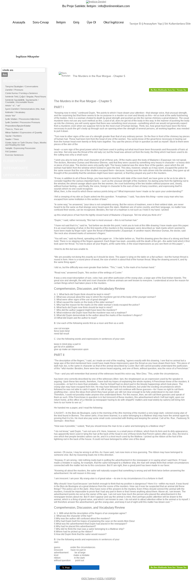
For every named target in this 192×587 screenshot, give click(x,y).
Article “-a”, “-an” (12, 105)
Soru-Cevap (41, 22)
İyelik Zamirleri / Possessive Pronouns (22, 122)
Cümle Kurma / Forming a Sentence (21, 93)
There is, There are (14, 129)
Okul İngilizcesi (114, 22)
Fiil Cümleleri (11, 151)
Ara (5, 74)
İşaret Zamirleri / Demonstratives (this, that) (25, 109)
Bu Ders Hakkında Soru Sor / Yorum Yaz (168, 90)
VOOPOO (111, 578)
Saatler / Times (12, 139)
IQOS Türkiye (88, 578)
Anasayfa (19, 22)
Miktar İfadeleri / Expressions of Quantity (23, 132)
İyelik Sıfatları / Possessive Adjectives (22, 119)
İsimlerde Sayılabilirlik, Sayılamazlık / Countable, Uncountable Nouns (21, 101)
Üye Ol (91, 22)
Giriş (76, 22)
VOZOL (100, 578)
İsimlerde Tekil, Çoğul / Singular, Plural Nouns (25, 96)
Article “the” (10, 116)
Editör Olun (23, 45)
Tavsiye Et (135, 23)
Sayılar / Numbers (13, 136)
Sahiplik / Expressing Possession (20, 148)
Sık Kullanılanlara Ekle (177, 23)
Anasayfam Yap (152, 23)
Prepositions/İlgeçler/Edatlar (18, 126)
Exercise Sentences (14, 155)
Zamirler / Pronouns (14, 90)
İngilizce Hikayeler (27, 56)
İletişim (61, 22)
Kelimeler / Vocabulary (15, 112)
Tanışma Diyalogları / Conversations (21, 86)
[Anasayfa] (96, 1)
